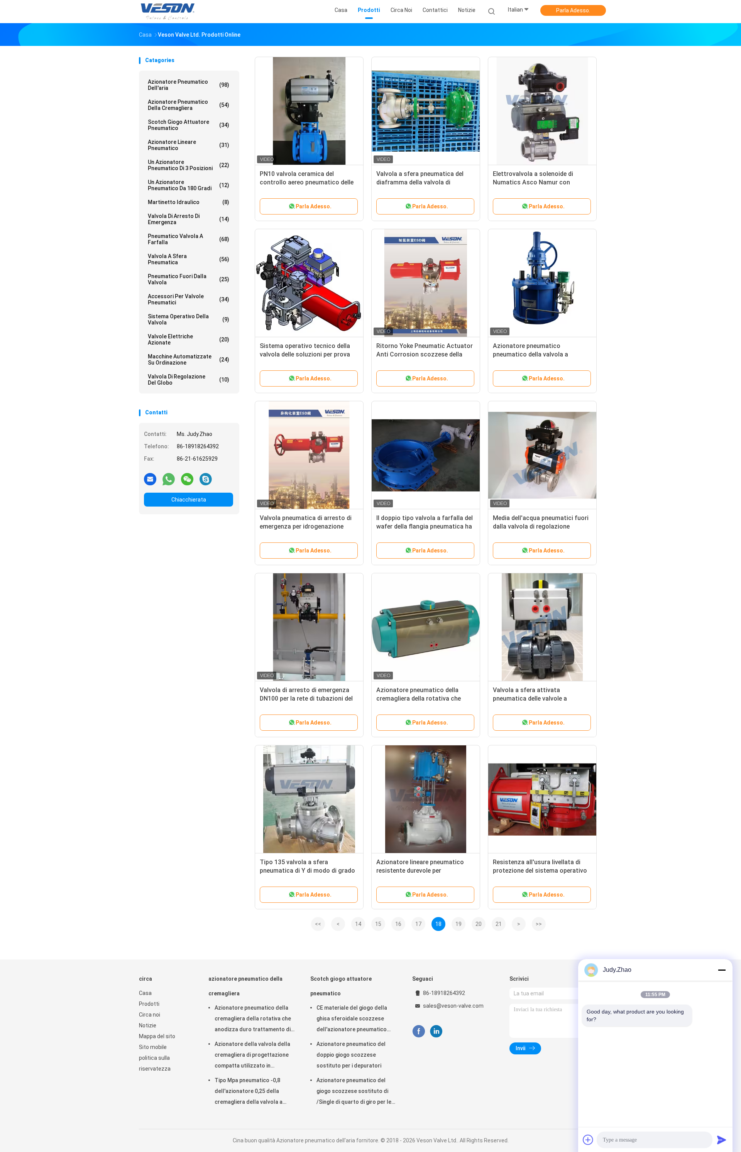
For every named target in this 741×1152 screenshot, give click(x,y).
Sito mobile (153, 1047)
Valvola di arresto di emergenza (188, 219)
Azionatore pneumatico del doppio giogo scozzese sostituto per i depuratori (351, 1055)
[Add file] (588, 1139)
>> (539, 924)
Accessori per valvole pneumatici (188, 299)
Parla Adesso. (573, 10)
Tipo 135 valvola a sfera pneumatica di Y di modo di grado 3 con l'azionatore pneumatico (307, 870)
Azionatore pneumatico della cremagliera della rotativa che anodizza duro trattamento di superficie (253, 1020)
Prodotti (149, 1004)
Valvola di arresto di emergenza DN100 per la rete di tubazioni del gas (306, 698)
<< (318, 924)
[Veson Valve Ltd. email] (150, 479)
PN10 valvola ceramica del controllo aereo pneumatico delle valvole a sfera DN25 (307, 182)
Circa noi (149, 1015)
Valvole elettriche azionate (188, 339)
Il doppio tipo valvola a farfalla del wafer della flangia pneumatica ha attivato (424, 526)
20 (478, 924)
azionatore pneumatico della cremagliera (188, 105)
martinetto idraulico (188, 202)
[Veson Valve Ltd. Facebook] (418, 1031)
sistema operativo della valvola (188, 319)
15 (378, 924)
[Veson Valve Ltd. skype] (206, 479)
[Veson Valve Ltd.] (169, 11)
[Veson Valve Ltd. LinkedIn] (436, 1031)
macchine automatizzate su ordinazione (188, 359)
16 (398, 924)
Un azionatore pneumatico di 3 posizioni (188, 165)
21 (499, 924)
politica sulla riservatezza (155, 1063)
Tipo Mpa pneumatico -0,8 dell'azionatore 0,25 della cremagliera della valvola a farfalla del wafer (249, 1092)
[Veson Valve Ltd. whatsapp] (168, 479)
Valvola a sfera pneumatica (188, 259)
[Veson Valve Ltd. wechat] (187, 479)
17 (418, 924)
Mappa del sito (157, 1036)
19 (458, 924)
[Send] (722, 1139)
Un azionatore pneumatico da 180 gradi (188, 185)
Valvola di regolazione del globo (188, 379)
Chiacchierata (188, 500)
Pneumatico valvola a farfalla (188, 239)
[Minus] (721, 970)
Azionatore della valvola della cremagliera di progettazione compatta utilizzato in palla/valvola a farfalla (252, 1056)
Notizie (147, 1025)
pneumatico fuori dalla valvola (188, 279)
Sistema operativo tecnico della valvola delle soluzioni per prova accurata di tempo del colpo (305, 354)
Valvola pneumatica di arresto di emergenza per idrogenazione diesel (306, 526)
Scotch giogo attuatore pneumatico (188, 125)
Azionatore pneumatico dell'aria (188, 85)
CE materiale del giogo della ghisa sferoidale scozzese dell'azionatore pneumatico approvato (351, 1020)
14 (358, 924)
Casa (145, 993)
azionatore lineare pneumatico (188, 145)
